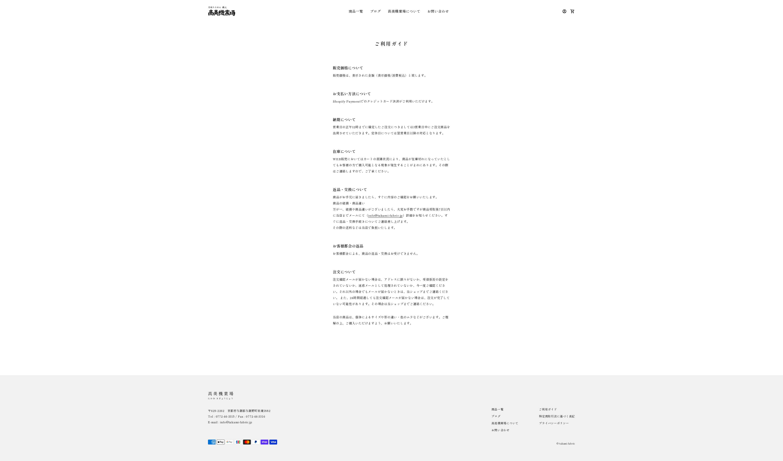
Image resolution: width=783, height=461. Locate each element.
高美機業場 (221, 395)
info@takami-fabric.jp (385, 215)
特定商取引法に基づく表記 (557, 416)
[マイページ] (564, 11)
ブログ (375, 11)
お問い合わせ (438, 11)
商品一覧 (356, 11)
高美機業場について (404, 11)
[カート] (572, 11)
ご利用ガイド (548, 409)
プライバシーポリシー (554, 423)
